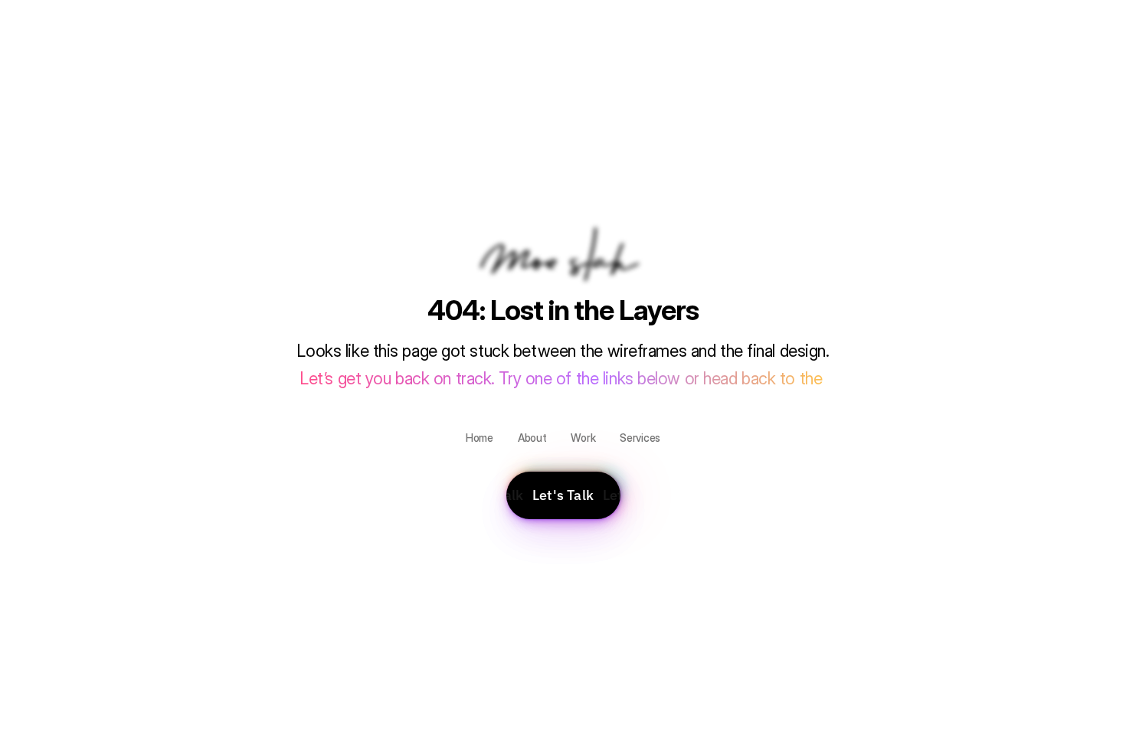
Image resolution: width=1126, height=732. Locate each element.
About (532, 437)
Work (583, 437)
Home (479, 437)
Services (640, 437)
